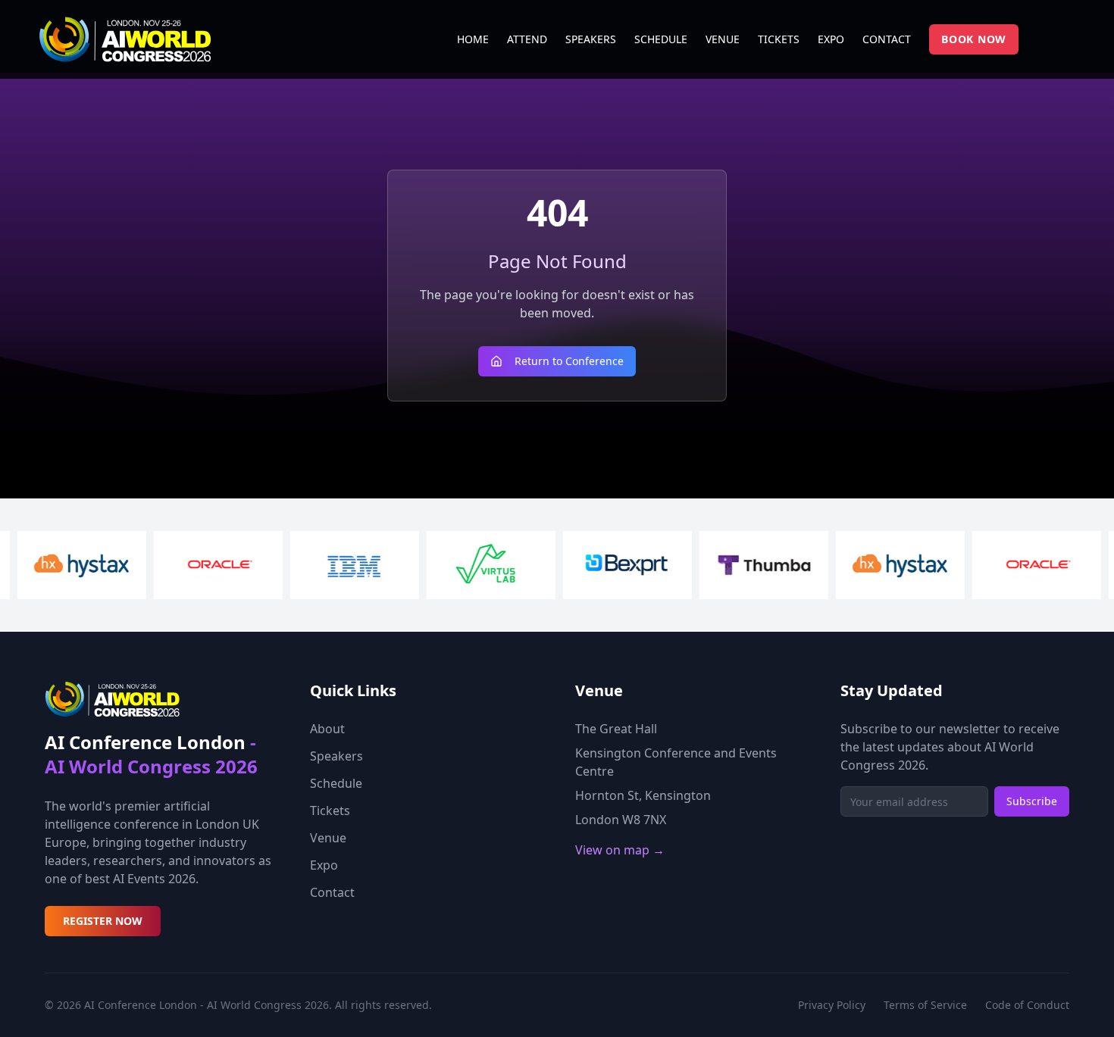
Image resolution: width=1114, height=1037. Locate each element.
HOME (473, 39)
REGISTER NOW (102, 921)
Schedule (336, 783)
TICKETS (779, 39)
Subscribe (1031, 801)
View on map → (620, 850)
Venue (328, 837)
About (327, 728)
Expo (324, 865)
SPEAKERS (590, 39)
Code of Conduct (1027, 1005)
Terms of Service (925, 1005)
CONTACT (886, 39)
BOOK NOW (973, 39)
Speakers (336, 756)
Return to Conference (569, 361)
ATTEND (527, 39)
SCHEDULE (660, 39)
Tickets (330, 810)
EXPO (831, 39)
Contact (332, 892)
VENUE (723, 39)
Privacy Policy (831, 1005)
